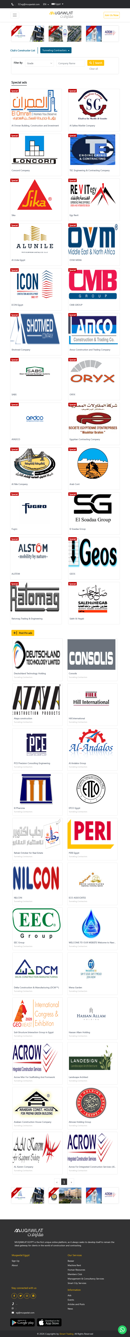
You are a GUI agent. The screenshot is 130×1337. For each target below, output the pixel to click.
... (15, 4)
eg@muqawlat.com (30, 4)
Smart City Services (77, 1283)
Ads (69, 1295)
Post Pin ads (25, 632)
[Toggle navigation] (14, 15)
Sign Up (15, 1260)
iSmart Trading (66, 1333)
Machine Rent (74, 1265)
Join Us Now (112, 15)
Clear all (93, 68)
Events (71, 1299)
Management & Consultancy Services (86, 1278)
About (15, 1265)
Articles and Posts (76, 1304)
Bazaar (71, 1260)
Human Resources (76, 1269)
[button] (57, 4)
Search (98, 62)
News (70, 1308)
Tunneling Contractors (54, 50)
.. (15, 1308)
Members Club (75, 1274)
